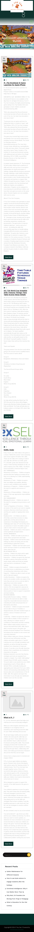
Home (3, 45)
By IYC (27, 80)
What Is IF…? (9, 718)
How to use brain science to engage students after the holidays (16, 881)
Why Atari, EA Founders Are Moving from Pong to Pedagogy (17, 897)
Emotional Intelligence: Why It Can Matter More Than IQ (17, 890)
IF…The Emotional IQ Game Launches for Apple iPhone (15, 84)
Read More (8, 257)
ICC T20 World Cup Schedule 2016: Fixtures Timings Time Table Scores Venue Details (15, 293)
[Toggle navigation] (31, 21)
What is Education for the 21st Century (17, 903)
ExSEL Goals (9, 450)
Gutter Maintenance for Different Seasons (15, 873)
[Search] (29, 855)
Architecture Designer (17, 929)
